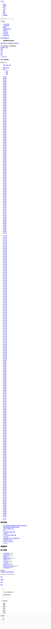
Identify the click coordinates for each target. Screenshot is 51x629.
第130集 (5, 310)
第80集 (4, 107)
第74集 (4, 116)
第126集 (5, 317)
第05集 (4, 226)
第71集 (4, 121)
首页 (4, 4)
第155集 (5, 270)
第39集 (4, 172)
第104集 (5, 352)
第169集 (5, 248)
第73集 (4, 118)
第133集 (5, 305)
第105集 (5, 350)
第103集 (5, 353)
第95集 (4, 83)
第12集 (4, 215)
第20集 (4, 202)
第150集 (5, 278)
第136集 (5, 301)
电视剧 (4, 5)
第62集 (4, 135)
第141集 (5, 293)
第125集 (5, 318)
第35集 (4, 178)
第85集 (4, 99)
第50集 (4, 155)
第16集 (4, 209)
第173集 (5, 242)
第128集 (5, 313)
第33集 (4, 182)
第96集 (4, 81)
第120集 (5, 326)
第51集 (4, 153)
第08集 (4, 222)
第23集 (4, 198)
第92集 (4, 88)
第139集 (5, 296)
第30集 (4, 186)
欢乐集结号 (7, 567)
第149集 (5, 280)
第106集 (5, 349)
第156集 (5, 269)
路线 (7, 72)
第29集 (4, 188)
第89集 (4, 92)
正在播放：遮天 (4, 47)
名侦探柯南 (6, 25)
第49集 (4, 156)
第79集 (4, 108)
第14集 (4, 212)
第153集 (5, 274)
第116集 (5, 333)
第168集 (5, 250)
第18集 (4, 206)
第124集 (5, 320)
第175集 (5, 239)
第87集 (4, 96)
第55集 (4, 147)
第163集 (5, 258)
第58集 (4, 142)
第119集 (5, 328)
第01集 (4, 233)
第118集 (5, 329)
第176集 (5, 237)
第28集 (4, 190)
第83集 (4, 102)
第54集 (4, 148)
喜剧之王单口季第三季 (9, 566)
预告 (7, 74)
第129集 (5, 312)
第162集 (5, 259)
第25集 (4, 194)
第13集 (4, 214)
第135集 (5, 302)
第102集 (5, 355)
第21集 (4, 201)
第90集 (4, 91)
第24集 (4, 196)
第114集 (5, 336)
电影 (4, 7)
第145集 (5, 286)
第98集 (4, 78)
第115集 (5, 334)
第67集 (4, 127)
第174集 (5, 240)
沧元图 (5, 30)
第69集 (4, 124)
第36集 (4, 177)
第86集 (4, 97)
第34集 (4, 180)
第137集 (5, 299)
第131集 (5, 309)
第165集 (5, 254)
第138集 (5, 298)
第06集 (4, 225)
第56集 (4, 145)
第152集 (5, 275)
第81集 (4, 105)
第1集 (4, 519)
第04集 (4, 228)
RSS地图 (7, 572)
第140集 (5, 294)
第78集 (4, 110)
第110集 (5, 342)
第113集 (5, 337)
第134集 (5, 304)
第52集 (4, 151)
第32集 (4, 183)
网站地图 (5, 15)
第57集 (4, 143)
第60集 (4, 139)
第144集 (5, 288)
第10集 (4, 218)
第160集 (5, 262)
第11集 (4, 217)
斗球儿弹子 (5, 536)
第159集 (5, 264)
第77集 (4, 112)
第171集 (5, 245)
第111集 (5, 341)
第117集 (5, 331)
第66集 (4, 129)
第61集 (4, 137)
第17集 (4, 207)
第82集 (4, 104)
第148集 (5, 282)
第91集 (4, 89)
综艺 (4, 10)
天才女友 (5, 32)
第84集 (4, 100)
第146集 (5, 285)
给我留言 (11, 572)
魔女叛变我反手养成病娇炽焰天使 (11, 527)
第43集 (4, 166)
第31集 (4, 185)
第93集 (4, 86)
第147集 (5, 283)
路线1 (6, 67)
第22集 (4, 199)
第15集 (4, 210)
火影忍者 (5, 33)
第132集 (5, 307)
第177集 (5, 235)
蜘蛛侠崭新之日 (7, 29)
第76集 (4, 113)
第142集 (5, 291)
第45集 (4, 163)
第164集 (5, 256)
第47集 (4, 159)
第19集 (4, 204)
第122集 (5, 323)
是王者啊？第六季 (7, 540)
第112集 (5, 339)
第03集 (4, 230)
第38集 (4, 174)
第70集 (4, 123)
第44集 (4, 164)
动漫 (4, 8)
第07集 (4, 223)
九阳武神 (5, 533)
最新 (4, 13)
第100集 (5, 358)
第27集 (4, 191)
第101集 (5, 357)
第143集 (5, 290)
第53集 (4, 150)
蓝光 (7, 71)
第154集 (5, 272)
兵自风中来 (6, 24)
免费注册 (16, 43)
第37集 (4, 175)
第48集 (4, 158)
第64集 (4, 132)
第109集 (5, 344)
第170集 (5, 247)
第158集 (5, 266)
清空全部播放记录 (5, 38)
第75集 (4, 115)
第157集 (5, 267)
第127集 (5, 315)
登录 (2, 43)
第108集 (5, 345)
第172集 (5, 243)
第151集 (5, 277)
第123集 (5, 321)
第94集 (4, 84)
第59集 (4, 140)
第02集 (4, 231)
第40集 (4, 171)
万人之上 (5, 543)
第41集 (4, 169)
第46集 (4, 161)
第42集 (4, 167)
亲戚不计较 (6, 35)
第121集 (5, 325)
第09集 (4, 220)
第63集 (4, 134)
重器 (4, 27)
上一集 (2, 56)
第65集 (4, 131)
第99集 (4, 76)
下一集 (5, 56)
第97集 (4, 80)
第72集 (4, 119)
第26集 (4, 193)
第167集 (5, 251)
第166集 (5, 253)
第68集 (4, 126)
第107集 (5, 347)
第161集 (5, 261)
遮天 (3, 1)
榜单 (4, 12)
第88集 (4, 94)
